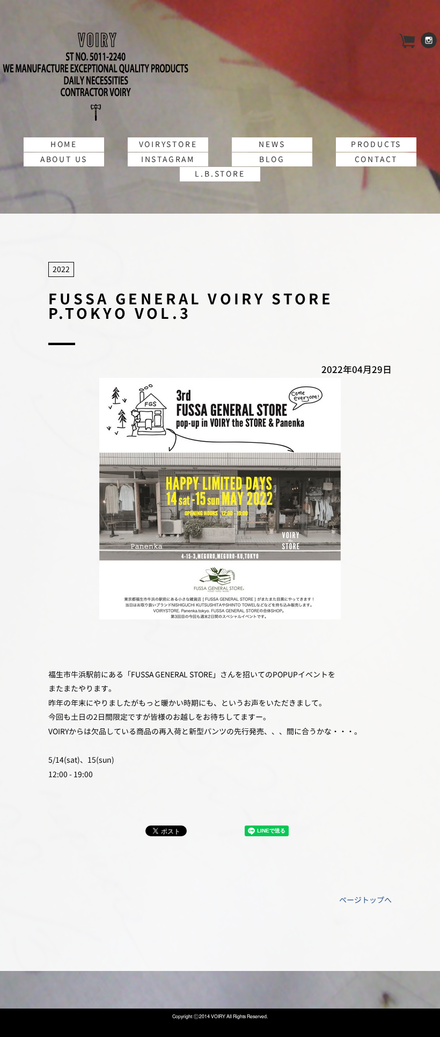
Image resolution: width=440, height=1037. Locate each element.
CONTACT (376, 159)
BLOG (272, 159)
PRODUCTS (376, 144)
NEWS (272, 144)
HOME (63, 144)
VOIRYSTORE (168, 144)
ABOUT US (63, 159)
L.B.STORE (220, 174)
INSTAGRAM (168, 159)
